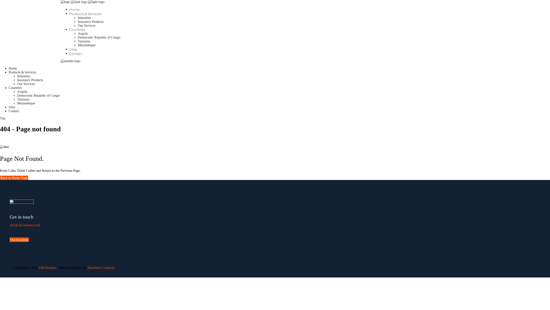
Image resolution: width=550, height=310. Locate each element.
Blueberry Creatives (101, 268)
